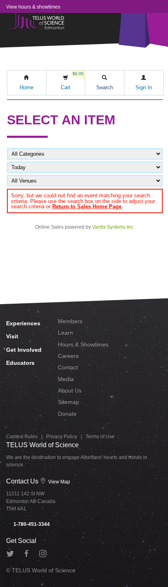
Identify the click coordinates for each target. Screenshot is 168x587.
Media (66, 379)
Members (70, 321)
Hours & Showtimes (83, 344)
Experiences (23, 323)
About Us (70, 390)
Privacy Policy (61, 436)
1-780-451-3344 (31, 524)
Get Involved (24, 349)
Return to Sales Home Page (87, 206)
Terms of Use (100, 436)
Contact (68, 367)
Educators (20, 363)
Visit (12, 336)
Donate (67, 413)
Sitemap (68, 402)
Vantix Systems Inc (112, 227)
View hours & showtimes (33, 7)
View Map (58, 482)
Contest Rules (22, 436)
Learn (65, 332)
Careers (68, 356)
